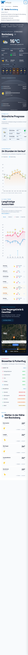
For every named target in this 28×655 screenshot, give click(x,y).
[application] (14, 175)
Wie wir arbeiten (5, 213)
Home (2, 6)
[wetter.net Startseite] (6, 2)
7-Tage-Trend (5, 64)
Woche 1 (4, 217)
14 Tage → (13, 64)
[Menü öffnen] (25, 2)
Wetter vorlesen (19, 31)
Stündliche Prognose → (8, 66)
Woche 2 (10, 217)
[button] (5, 134)
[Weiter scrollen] (25, 134)
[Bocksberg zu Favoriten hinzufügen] (15, 34)
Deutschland (8, 6)
